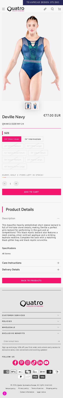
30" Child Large (34, 147)
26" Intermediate (33, 140)
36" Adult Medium (12, 160)
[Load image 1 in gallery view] (28, 106)
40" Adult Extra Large (14, 167)
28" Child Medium (12, 147)
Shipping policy (51, 388)
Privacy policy (23, 388)
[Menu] (3, 9)
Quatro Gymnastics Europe (26, 385)
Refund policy (11, 388)
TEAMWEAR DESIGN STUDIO (43, 2)
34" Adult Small (38, 154)
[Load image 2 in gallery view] (35, 106)
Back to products (31, 280)
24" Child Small (11, 140)
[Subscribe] (59, 341)
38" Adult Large (34, 160)
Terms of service (37, 388)
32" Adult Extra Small (14, 154)
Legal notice (41, 392)
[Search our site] (52, 9)
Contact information (27, 392)
